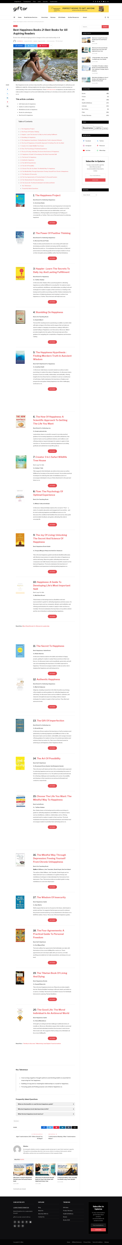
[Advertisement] (45, 400)
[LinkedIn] (7, 97)
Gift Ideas (65, 1207)
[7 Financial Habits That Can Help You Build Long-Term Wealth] (67, 1169)
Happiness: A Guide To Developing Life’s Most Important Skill (51, 585)
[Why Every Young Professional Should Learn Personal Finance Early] (23, 1169)
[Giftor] (20, 9)
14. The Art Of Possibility (27, 165)
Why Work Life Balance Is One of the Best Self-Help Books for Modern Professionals (100, 79)
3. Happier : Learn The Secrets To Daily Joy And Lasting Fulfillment (38, 134)
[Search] (108, 17)
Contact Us (41, 1217)
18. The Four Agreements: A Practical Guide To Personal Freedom (38, 177)
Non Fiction (85, 109)
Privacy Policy (87, 1242)
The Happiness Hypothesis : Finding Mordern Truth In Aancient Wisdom (52, 356)
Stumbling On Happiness (49, 312)
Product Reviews (86, 115)
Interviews (44, 17)
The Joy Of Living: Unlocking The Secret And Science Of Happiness (50, 538)
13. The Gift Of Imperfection (28, 163)
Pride (34, 1)
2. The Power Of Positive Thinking (29, 131)
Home (19, 17)
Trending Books (27, 1)
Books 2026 (66, 1220)
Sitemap (106, 1242)
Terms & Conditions (98, 1242)
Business (16, 1121)
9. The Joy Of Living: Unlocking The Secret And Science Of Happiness (39, 151)
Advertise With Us (43, 1213)
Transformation (53, 1)
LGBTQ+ (98, 128)
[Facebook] (7, 89)
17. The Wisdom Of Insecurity (28, 174)
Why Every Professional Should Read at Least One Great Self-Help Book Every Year (44, 1179)
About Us (40, 1210)
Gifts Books (61, 17)
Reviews (53, 17)
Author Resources (73, 17)
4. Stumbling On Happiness (28, 137)
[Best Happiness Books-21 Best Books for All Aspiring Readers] (45, 65)
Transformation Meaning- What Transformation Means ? (61, 1138)
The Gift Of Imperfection (50, 720)
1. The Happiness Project (27, 129)
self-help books (50, 89)
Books (15, 26)
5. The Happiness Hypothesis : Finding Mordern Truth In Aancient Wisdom (41, 140)
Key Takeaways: (26, 185)
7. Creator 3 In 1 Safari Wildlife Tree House (32, 146)
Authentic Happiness (48, 679)
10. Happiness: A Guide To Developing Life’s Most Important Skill (38, 154)
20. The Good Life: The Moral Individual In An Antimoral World (37, 183)
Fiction (84, 96)
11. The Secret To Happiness (28, 157)
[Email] (7, 106)
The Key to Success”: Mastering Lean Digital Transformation (42, 1043)
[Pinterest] (7, 102)
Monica (20, 41)
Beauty (65, 1217)
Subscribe (45, 1)
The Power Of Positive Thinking (53, 233)
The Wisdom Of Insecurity (51, 897)
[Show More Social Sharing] (51, 45)
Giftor (21, 1242)
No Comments (51, 41)
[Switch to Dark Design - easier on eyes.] (105, 17)
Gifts (83, 99)
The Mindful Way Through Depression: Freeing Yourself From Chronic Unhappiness (49, 858)
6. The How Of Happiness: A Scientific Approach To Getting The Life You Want (42, 143)
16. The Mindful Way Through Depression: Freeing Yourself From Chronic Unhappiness (44, 171)
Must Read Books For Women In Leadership (36, 626)
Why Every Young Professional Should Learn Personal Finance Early (22, 1179)
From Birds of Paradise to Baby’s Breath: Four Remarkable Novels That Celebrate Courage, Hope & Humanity (100, 68)
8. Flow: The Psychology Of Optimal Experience (33, 148)
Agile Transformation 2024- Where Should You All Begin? (29, 1138)
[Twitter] (7, 93)
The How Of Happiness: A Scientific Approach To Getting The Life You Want (50, 420)
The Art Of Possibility (49, 758)
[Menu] (14, 17)
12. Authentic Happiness (27, 160)
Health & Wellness (87, 103)
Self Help (105, 128)
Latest (39, 1)
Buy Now (52, 222)
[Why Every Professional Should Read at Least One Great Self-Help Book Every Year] (45, 1169)
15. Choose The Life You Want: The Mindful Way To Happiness (37, 168)
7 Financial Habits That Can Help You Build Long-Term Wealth (67, 1178)
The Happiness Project (48, 195)
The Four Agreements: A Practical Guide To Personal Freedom (48, 934)
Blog (39, 1207)
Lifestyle (84, 106)
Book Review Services (30, 17)
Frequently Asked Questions (30, 188)
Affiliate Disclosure (77, 1242)
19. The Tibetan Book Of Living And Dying (32, 180)
